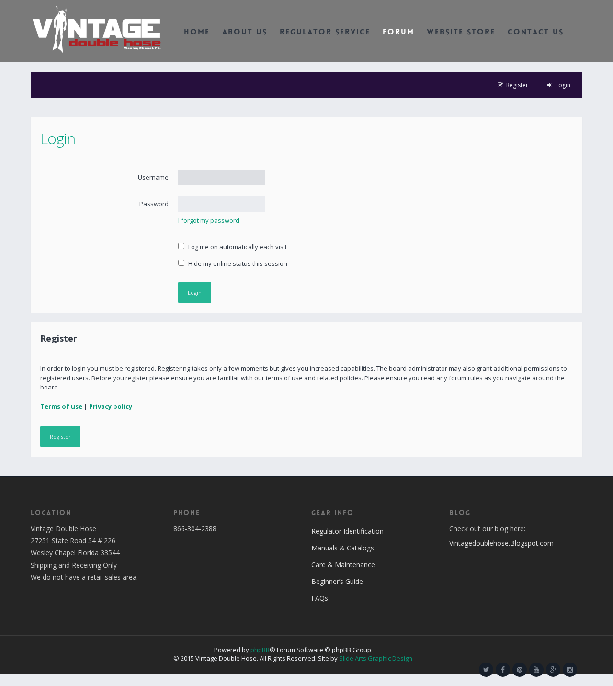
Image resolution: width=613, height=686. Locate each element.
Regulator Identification (347, 531)
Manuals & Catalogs (342, 547)
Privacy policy (110, 406)
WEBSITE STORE (461, 32)
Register (60, 436)
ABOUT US (244, 32)
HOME (197, 32)
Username (153, 177)
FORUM (398, 32)
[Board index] (96, 29)
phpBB (260, 649)
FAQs (319, 598)
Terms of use (61, 406)
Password (154, 203)
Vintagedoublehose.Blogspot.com (501, 543)
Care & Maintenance (343, 564)
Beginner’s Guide (337, 581)
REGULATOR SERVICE (325, 32)
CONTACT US (536, 32)
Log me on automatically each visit (237, 246)
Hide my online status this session (237, 263)
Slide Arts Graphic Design (375, 658)
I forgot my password (208, 220)
